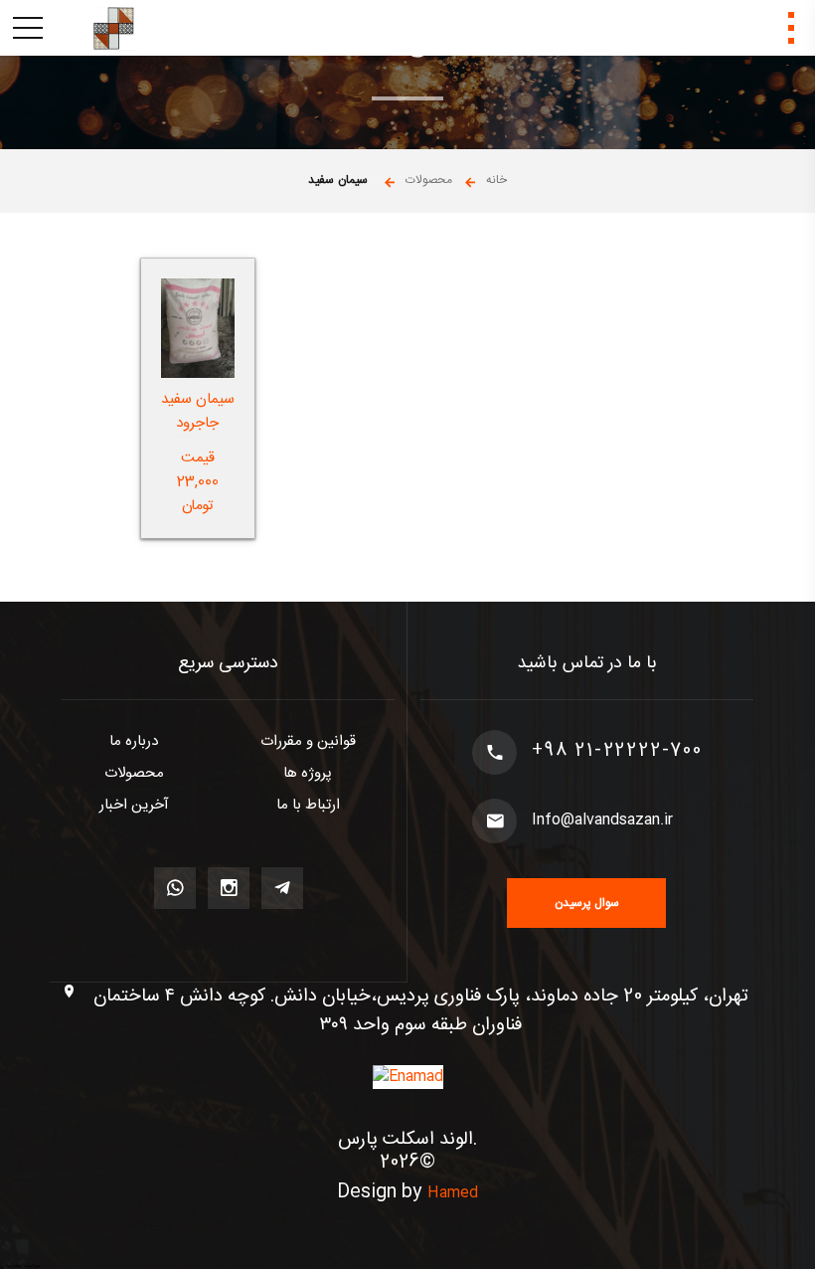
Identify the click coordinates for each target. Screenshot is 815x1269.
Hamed (452, 1192)
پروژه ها (307, 773)
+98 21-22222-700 (617, 752)
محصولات (134, 773)
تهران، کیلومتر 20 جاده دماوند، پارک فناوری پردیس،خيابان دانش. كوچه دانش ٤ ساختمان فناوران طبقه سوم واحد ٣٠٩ (420, 1011)
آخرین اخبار (134, 805)
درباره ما (133, 741)
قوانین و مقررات (308, 741)
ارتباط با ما (308, 805)
